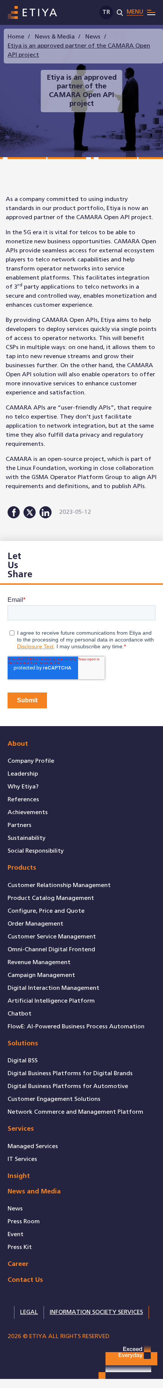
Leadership (23, 774)
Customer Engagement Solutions (54, 1099)
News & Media (55, 37)
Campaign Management (41, 975)
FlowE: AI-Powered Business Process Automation (76, 1026)
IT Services (22, 1159)
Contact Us (25, 1280)
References (23, 799)
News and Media (34, 1192)
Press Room (24, 1221)
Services (21, 1129)
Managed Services (33, 1146)
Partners (19, 825)
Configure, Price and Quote (46, 911)
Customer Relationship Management (59, 885)
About (18, 744)
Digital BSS (23, 1060)
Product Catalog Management (51, 898)
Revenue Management (39, 962)
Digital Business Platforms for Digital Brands (70, 1073)
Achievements (28, 812)
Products (22, 868)
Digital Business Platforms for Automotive (68, 1086)
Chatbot (19, 1014)
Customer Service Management (52, 937)
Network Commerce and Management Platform (75, 1112)
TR (106, 12)
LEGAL (29, 1312)
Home (16, 37)
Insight (19, 1176)
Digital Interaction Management (53, 988)
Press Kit (20, 1247)
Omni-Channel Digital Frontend (51, 949)
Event (16, 1234)
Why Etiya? (23, 787)
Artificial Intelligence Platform (51, 1001)
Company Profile (31, 761)
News (92, 37)
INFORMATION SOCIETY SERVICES (96, 1312)
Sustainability (26, 838)
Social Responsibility (36, 851)
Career (18, 1264)
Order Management (35, 924)
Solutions (23, 1043)
